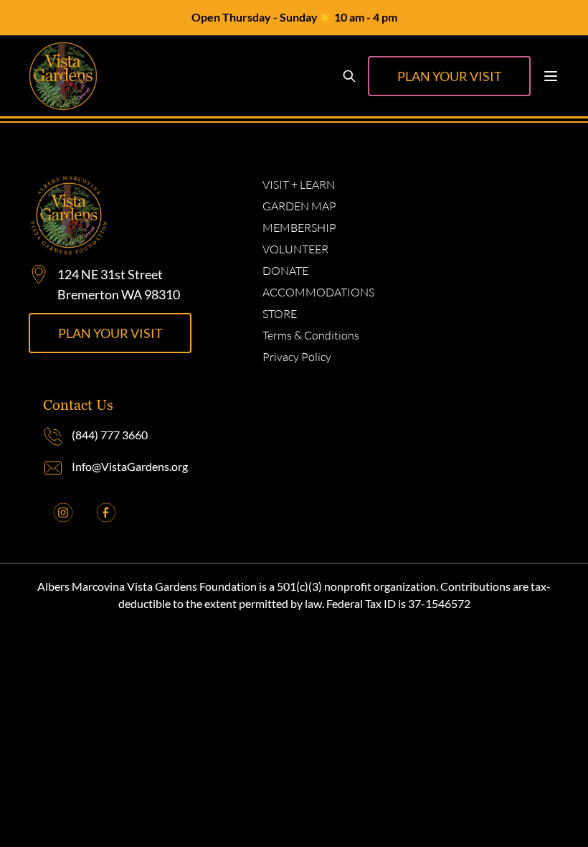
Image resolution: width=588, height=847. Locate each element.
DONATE (285, 270)
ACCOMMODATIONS (318, 292)
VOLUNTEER (295, 249)
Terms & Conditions (310, 335)
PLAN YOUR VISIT (449, 76)
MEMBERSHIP (299, 227)
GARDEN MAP (299, 206)
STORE (279, 313)
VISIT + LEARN (298, 184)
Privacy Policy (296, 357)
